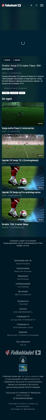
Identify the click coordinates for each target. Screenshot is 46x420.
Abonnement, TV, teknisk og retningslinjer (23, 335)
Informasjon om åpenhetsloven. (23, 409)
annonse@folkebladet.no (23, 312)
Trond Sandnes (23, 287)
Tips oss (23, 345)
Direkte (4, 73)
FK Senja (14, 93)
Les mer (26, 246)
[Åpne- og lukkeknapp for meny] (41, 5)
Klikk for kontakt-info (23, 295)
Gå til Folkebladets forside (23, 327)
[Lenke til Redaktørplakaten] (23, 359)
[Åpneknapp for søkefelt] (36, 5)
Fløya (22, 93)
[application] (23, 43)
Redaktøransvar (34, 379)
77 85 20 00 (23, 304)
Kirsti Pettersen (23, 279)
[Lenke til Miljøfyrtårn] (23, 367)
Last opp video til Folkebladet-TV (23, 320)
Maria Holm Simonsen (23, 271)
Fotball (5, 93)
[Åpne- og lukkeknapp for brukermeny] (31, 5)
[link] (11, 5)
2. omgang (16, 60)
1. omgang (6, 60)
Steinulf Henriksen (23, 264)
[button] (23, 43)
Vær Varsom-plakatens (30, 376)
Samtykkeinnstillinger (24, 398)
